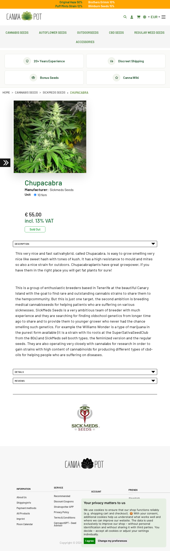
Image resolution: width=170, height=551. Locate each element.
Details (20, 371)
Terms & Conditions (64, 517)
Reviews (20, 380)
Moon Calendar (25, 524)
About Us (22, 497)
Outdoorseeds (87, 32)
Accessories (85, 41)
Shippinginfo (24, 502)
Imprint (21, 518)
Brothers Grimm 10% (101, 2)
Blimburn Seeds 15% (101, 6)
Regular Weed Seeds (149, 32)
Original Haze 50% (71, 2)
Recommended (62, 496)
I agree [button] (89, 540)
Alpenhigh (134, 498)
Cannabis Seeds (17, 32)
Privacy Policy (61, 512)
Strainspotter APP (64, 506)
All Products (23, 513)
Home (6, 92)
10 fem (42, 195)
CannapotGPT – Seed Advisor (65, 524)
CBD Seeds (116, 32)
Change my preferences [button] (112, 540)
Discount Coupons (64, 501)
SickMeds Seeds (54, 92)
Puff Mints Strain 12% (69, 6)
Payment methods (26, 508)
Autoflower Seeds (53, 32)
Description (22, 243)
